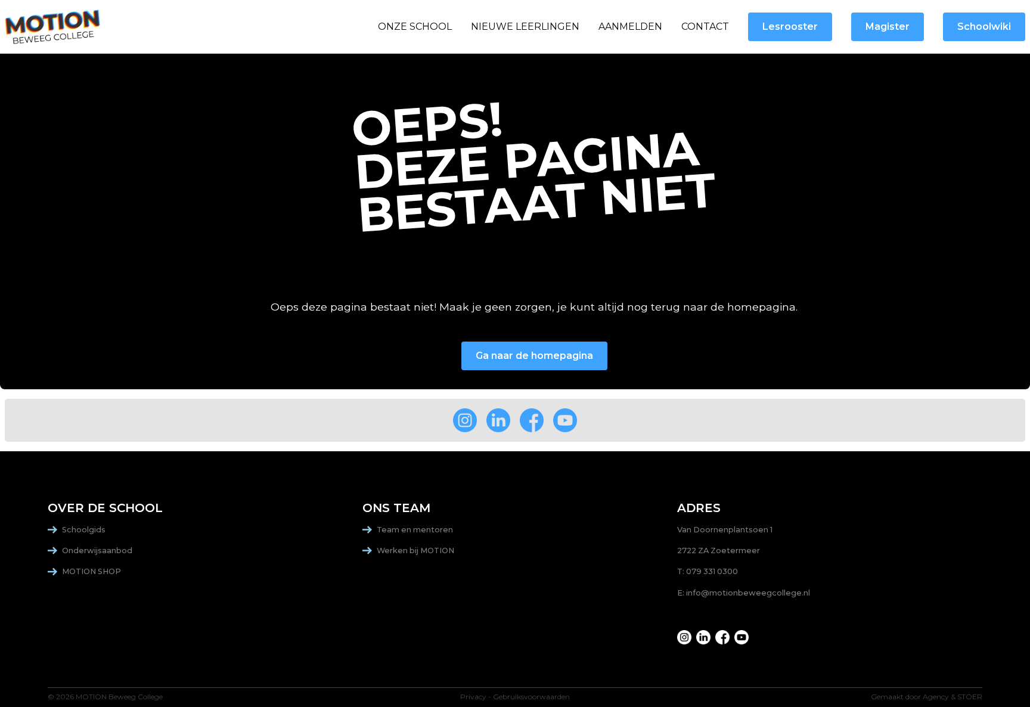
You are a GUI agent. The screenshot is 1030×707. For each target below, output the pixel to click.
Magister (887, 26)
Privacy (473, 697)
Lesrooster (790, 26)
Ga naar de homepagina (534, 355)
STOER (969, 697)
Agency (936, 697)
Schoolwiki (984, 26)
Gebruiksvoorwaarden (531, 697)
